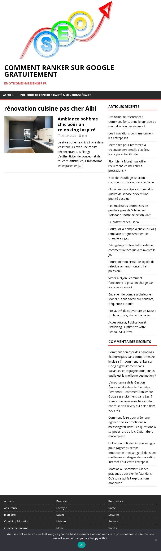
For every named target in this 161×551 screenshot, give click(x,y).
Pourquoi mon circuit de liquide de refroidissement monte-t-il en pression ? (131, 266)
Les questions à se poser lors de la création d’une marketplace (132, 431)
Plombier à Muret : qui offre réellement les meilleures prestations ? (127, 166)
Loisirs (60, 514)
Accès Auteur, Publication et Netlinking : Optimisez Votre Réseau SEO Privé (127, 327)
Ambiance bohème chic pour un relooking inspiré (78, 124)
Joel (84, 136)
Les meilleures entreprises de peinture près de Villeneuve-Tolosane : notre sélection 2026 (129, 210)
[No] (156, 540)
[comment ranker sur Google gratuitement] (67, 57)
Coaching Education (16, 521)
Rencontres (115, 501)
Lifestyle (61, 508)
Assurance (11, 508)
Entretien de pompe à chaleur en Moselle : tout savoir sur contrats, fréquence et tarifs (131, 299)
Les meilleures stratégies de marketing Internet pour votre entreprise (132, 457)
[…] (80, 166)
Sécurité (113, 514)
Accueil (8, 95)
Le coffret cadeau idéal (123, 222)
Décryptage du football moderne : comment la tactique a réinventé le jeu (132, 250)
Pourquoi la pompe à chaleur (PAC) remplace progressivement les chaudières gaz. (132, 233)
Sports (112, 528)
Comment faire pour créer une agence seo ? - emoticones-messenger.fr (129, 422)
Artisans (9, 501)
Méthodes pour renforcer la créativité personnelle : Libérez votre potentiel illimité (128, 149)
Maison (61, 521)
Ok (81, 544)
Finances (62, 501)
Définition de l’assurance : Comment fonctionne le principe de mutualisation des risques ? (132, 121)
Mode (60, 528)
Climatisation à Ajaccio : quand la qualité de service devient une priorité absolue (130, 194)
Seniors (113, 521)
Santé (112, 508)
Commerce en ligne (16, 528)
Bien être (10, 514)
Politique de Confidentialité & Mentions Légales (55, 95)
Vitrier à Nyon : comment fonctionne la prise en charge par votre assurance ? (130, 282)
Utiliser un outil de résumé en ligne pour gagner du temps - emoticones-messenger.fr (131, 448)
